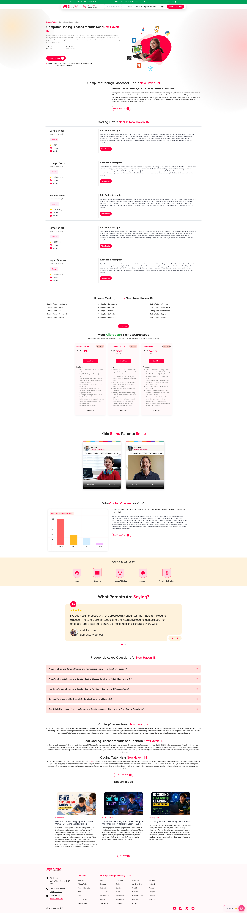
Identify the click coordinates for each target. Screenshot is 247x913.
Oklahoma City (137, 896)
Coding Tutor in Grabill (106, 307)
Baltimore (152, 899)
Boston (102, 880)
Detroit (151, 888)
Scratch (54, 204)
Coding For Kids (107, 818)
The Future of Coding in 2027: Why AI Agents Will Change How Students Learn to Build (123, 822)
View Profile (105, 149)
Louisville (152, 896)
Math (130, 6)
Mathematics (60, 818)
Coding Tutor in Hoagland (107, 304)
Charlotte (135, 880)
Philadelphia (104, 903)
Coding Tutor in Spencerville (57, 314)
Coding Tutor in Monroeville (160, 307)
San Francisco (137, 884)
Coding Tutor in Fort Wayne (57, 304)
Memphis (152, 892)
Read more (122, 856)
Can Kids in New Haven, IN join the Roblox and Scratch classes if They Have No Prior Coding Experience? (96, 709)
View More (123, 326)
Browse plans (170, 2)
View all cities (82, 903)
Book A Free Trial (175, 6)
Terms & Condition (84, 888)
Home (48, 22)
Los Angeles (104, 892)
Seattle (135, 888)
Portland (152, 884)
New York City (104, 896)
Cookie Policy (82, 899)
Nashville (135, 899)
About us (81, 880)
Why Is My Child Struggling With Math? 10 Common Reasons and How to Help (74, 822)
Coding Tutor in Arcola (106, 314)
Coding (137, 6)
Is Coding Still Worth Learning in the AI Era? (169, 821)
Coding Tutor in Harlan (55, 307)
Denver (135, 892)
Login (162, 6)
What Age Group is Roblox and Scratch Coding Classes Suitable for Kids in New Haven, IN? (90, 679)
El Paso (134, 903)
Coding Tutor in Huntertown (160, 311)
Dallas (118, 884)
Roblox (54, 139)
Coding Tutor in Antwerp (107, 317)
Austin (118, 892)
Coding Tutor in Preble (158, 317)
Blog (79, 892)
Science (153, 6)
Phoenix (102, 899)
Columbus (119, 903)
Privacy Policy (82, 884)
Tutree (90, 761)
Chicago (103, 884)
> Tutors (54, 22)
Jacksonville (120, 896)
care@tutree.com (56, 899)
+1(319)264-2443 (56, 892)
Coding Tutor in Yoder (106, 311)
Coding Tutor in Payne (158, 314)
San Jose (119, 888)
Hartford (103, 888)
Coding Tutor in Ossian (55, 317)
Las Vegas (152, 880)
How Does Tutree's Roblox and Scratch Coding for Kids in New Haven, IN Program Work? (89, 689)
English (146, 6)
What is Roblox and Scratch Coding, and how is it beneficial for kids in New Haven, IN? (88, 669)
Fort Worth (120, 899)
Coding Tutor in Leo (54, 311)
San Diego (119, 880)
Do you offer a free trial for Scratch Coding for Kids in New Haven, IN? (80, 699)
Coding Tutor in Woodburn (159, 304)
